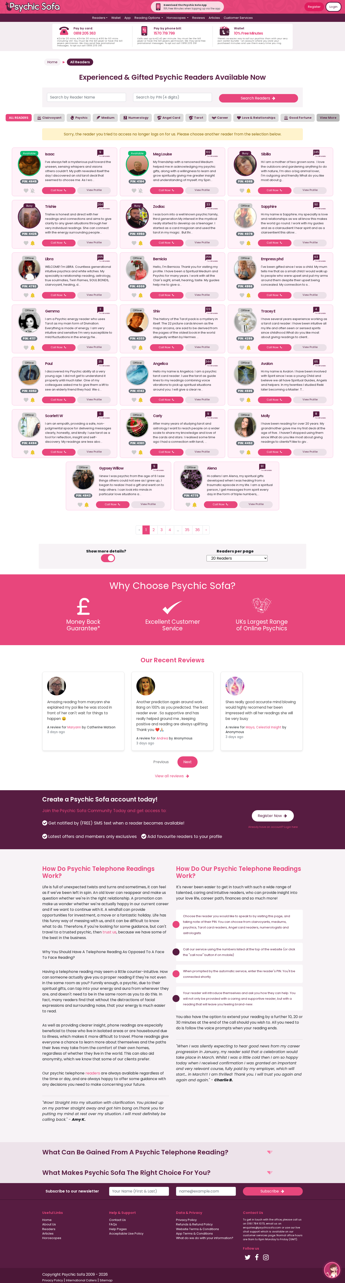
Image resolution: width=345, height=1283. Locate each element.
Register (314, 6)
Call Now (57, 190)
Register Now (270, 815)
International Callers (81, 1280)
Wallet (116, 18)
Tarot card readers (212, 927)
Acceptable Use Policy (126, 1234)
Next (187, 762)
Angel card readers (243, 927)
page (278, 916)
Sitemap (106, 1280)
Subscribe (270, 1191)
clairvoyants (260, 922)
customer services (255, 1235)
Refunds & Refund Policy (194, 1224)
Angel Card (171, 118)
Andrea (162, 738)
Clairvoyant (51, 118)
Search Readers (256, 98)
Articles (214, 18)
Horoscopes (51, 1238)
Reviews (198, 18)
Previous (161, 762)
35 (187, 530)
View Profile (94, 190)
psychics (189, 927)
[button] (172, 1152)
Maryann (74, 727)
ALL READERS (18, 118)
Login (333, 6)
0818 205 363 (84, 33)
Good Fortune (299, 118)
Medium (108, 118)
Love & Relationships (258, 118)
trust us (109, 932)
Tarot (198, 118)
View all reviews (170, 776)
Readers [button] (98, 18)
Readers (48, 1229)
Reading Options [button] (147, 18)
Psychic (81, 118)
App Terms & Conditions (194, 1234)
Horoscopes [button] (176, 18)
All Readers (80, 62)
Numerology (138, 118)
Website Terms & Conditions (197, 1229)
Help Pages (118, 1229)
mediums (278, 922)
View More (328, 118)
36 (197, 530)
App (127, 18)
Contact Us (117, 1220)
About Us (49, 1224)
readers (92, 1073)
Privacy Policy (186, 1220)
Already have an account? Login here (273, 827)
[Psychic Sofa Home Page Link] (35, 7)
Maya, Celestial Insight (263, 727)
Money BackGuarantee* (83, 625)
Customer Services (238, 18)
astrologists (192, 933)
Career (222, 118)
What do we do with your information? (204, 1238)
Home (52, 62)
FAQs (113, 1224)
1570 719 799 (164, 33)
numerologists (271, 927)
